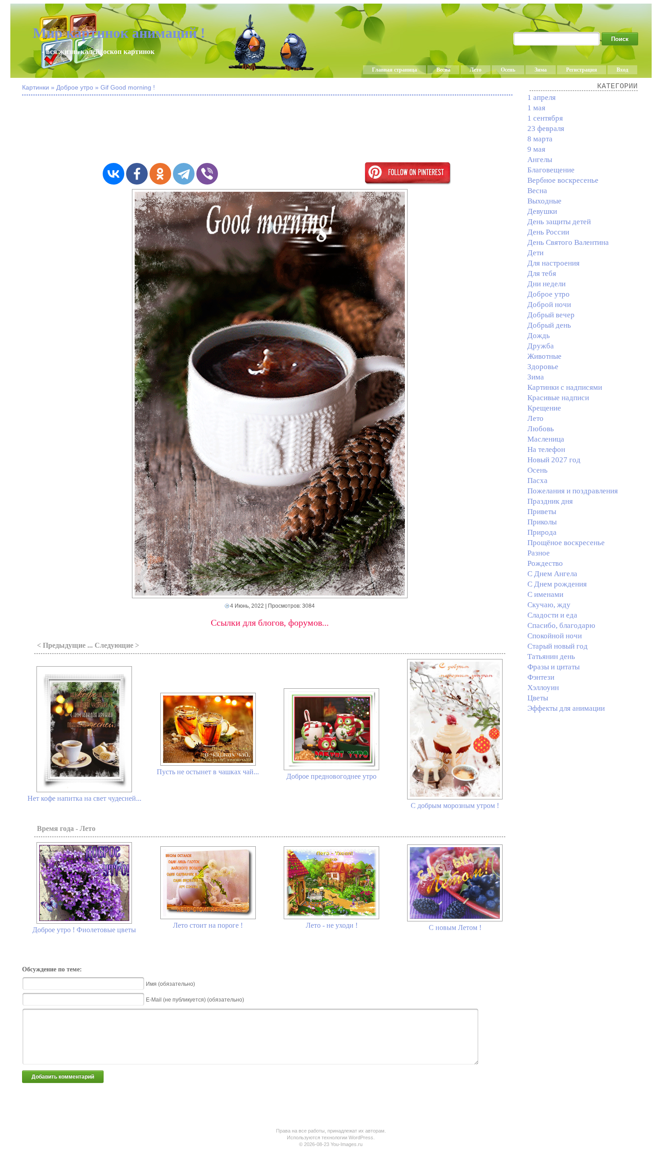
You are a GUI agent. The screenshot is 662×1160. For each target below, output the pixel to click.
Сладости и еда (552, 615)
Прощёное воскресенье (566, 542)
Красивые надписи (558, 397)
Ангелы (539, 159)
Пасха (537, 480)
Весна (443, 70)
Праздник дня (550, 501)
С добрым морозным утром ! (455, 805)
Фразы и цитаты (553, 667)
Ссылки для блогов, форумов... (270, 622)
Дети (535, 252)
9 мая (536, 149)
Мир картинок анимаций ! (119, 33)
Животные (544, 356)
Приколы (542, 522)
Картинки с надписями (564, 387)
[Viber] (207, 174)
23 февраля (545, 128)
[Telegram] (184, 174)
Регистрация (581, 70)
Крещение (544, 408)
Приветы (541, 511)
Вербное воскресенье (563, 180)
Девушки (542, 211)
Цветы (537, 698)
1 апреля (541, 97)
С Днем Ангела (552, 573)
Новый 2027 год (553, 460)
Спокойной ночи (554, 636)
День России (548, 232)
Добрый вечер (551, 315)
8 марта (540, 139)
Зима (541, 70)
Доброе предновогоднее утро (331, 776)
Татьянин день (551, 656)
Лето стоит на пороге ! (208, 925)
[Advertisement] (269, 130)
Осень (508, 70)
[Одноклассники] (160, 174)
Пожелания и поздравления (572, 491)
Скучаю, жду (549, 604)
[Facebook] (137, 174)
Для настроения (553, 263)
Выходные (544, 201)
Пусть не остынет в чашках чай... (208, 772)
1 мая (536, 108)
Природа (542, 532)
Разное (538, 553)
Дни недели (546, 284)
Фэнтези (540, 677)
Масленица (545, 439)
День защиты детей (559, 221)
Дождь (538, 335)
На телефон (546, 449)
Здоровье (542, 366)
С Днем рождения (557, 584)
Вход (622, 70)
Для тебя (541, 273)
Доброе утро (548, 294)
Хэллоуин (543, 687)
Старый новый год (557, 646)
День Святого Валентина (568, 242)
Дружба (540, 346)
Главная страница (394, 70)
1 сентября (545, 118)
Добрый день (549, 325)
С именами (545, 594)
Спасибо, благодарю (561, 625)
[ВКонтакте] (113, 174)
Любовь (540, 428)
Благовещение (551, 170)
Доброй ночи (549, 304)
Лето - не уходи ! (332, 925)
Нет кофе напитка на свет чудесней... (84, 798)
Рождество (545, 563)
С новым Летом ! (455, 927)
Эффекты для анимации (566, 708)
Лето (475, 70)
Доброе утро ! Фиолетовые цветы (84, 930)
